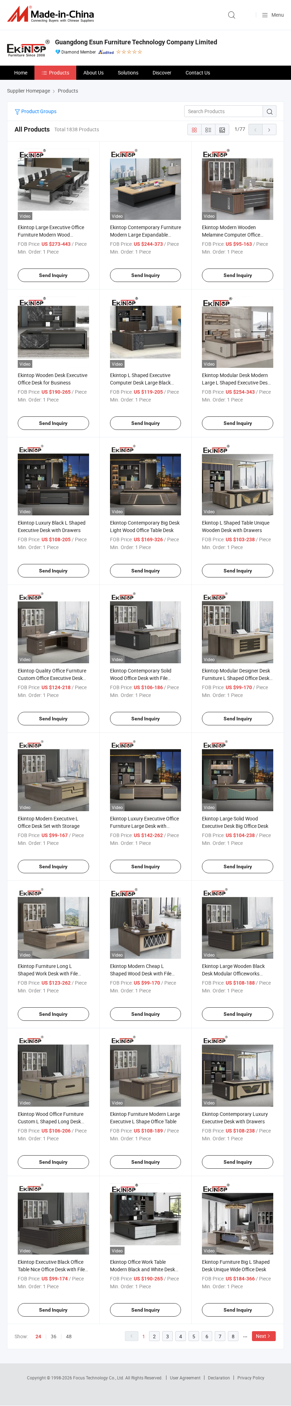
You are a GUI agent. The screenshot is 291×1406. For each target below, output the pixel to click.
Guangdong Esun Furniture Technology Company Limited (136, 42)
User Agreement (185, 1377)
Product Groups (38, 111)
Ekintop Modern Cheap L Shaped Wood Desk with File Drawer (140, 973)
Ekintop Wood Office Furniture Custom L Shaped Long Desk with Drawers (50, 1121)
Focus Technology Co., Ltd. (99, 1377)
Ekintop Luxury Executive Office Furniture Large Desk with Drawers (144, 826)
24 (38, 1336)
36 (53, 1336)
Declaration (219, 1377)
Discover (162, 72)
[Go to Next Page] (269, 129)
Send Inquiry (53, 275)
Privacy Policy (250, 1377)
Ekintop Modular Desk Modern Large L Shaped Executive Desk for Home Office (236, 382)
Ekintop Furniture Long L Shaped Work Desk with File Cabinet (48, 973)
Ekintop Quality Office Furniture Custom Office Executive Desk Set (52, 678)
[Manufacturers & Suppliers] (52, 14)
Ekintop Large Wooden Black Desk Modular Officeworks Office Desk (233, 973)
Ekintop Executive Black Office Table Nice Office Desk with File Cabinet (51, 1269)
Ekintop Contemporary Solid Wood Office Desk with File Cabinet (140, 678)
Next (261, 1336)
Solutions (128, 72)
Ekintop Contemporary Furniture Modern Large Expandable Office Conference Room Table (145, 234)
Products (59, 72)
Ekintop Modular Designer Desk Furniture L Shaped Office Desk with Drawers (236, 678)
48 (69, 1336)
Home (20, 72)
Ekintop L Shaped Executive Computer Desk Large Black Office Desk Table (140, 382)
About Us (93, 72)
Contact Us (198, 72)
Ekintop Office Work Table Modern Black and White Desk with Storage (142, 1269)
